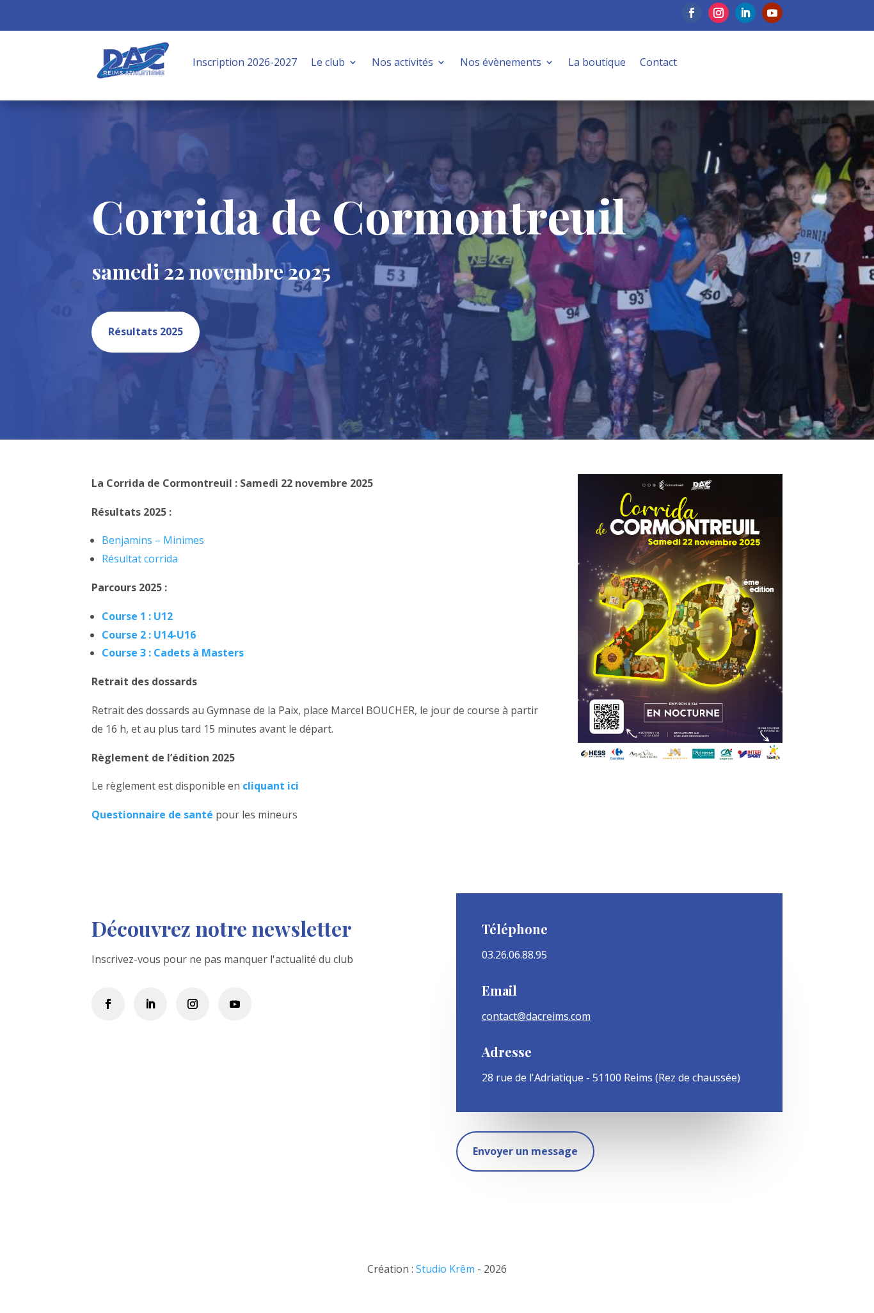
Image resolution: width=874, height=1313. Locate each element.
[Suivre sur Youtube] (772, 13)
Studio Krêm (445, 1269)
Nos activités (402, 62)
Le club (328, 62)
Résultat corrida (140, 559)
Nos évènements (500, 62)
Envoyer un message (525, 1151)
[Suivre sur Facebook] (691, 13)
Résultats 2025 (145, 331)
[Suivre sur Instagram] (718, 13)
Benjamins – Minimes (153, 540)
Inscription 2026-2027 (245, 62)
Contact (658, 62)
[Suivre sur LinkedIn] (745, 13)
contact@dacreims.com (536, 1016)
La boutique (597, 62)
